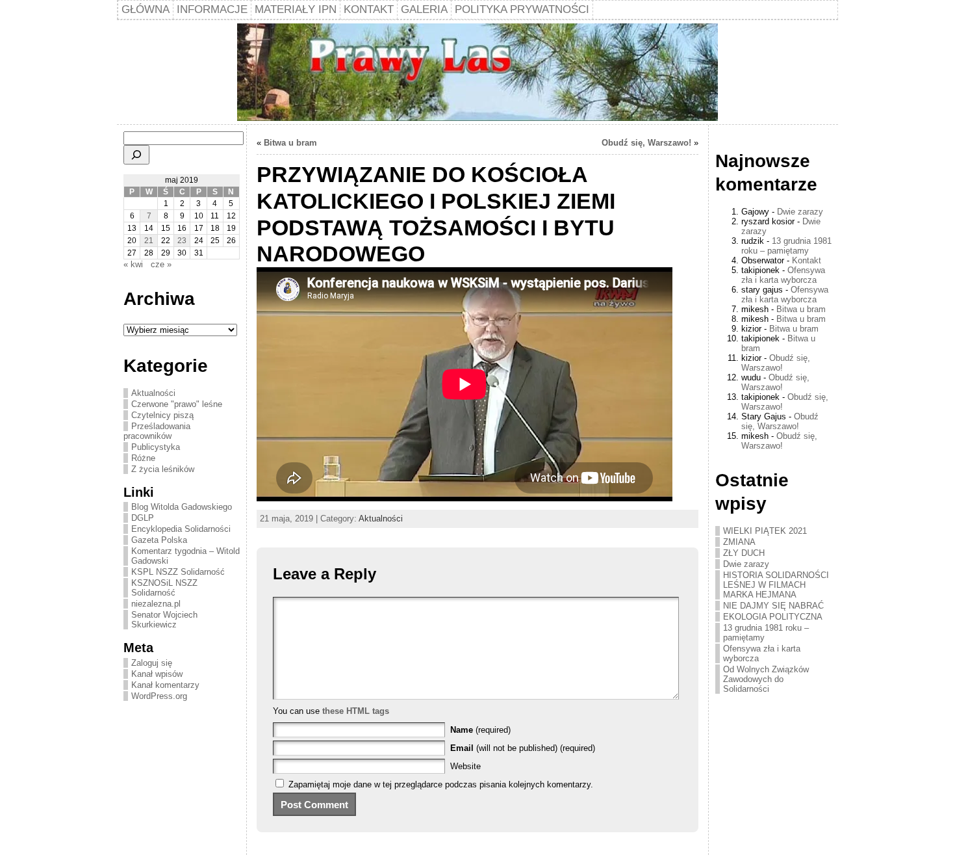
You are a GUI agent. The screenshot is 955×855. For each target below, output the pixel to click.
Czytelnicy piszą (162, 415)
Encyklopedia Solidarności (181, 529)
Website (465, 766)
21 (148, 240)
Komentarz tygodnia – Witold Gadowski (185, 556)
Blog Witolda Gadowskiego (181, 507)
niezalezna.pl (156, 604)
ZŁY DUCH (744, 553)
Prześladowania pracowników (156, 431)
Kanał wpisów (157, 674)
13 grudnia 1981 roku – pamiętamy (786, 246)
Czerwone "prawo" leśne (176, 404)
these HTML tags (355, 711)
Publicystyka (155, 447)
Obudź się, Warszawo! (646, 143)
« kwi (133, 264)
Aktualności (153, 393)
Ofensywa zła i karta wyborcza (783, 275)
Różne (143, 458)
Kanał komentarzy (165, 685)
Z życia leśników (162, 469)
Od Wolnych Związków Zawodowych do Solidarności (766, 679)
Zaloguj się (151, 663)
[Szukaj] (136, 154)
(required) (480, 730)
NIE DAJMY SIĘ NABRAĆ (773, 606)
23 (181, 240)
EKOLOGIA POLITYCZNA (772, 617)
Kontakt (806, 260)
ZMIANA (739, 542)
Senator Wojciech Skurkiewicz (164, 619)
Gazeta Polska (159, 540)
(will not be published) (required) (522, 748)
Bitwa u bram (290, 143)
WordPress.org (159, 696)
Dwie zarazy (800, 212)
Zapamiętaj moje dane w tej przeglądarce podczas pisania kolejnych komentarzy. (440, 784)
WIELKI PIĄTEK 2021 (765, 531)
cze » (161, 264)
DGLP (142, 518)
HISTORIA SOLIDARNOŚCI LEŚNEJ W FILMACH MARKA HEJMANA (776, 584)
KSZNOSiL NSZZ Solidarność (164, 588)
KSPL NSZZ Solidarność (178, 572)
